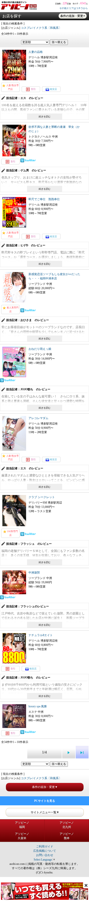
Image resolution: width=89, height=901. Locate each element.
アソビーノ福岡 (22, 825)
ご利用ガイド (44, 846)
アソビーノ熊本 (67, 836)
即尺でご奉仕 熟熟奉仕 (44, 199)
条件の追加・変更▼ (45, 787)
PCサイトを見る (44, 800)
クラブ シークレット (41, 497)
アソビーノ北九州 (67, 825)
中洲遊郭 (34, 572)
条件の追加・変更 (71, 16)
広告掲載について (44, 850)
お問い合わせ (44, 855)
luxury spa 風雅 (37, 706)
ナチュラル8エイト (40, 635)
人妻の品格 (35, 52)
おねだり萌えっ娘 (39, 349)
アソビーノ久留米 (22, 836)
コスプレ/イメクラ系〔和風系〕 (41, 28)
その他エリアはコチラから (73, 8)
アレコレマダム (38, 418)
